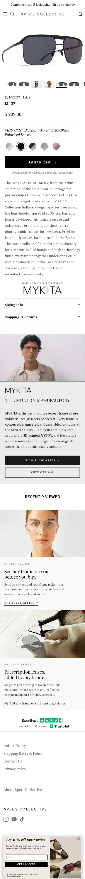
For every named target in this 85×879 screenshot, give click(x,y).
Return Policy (14, 745)
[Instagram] (5, 819)
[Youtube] (14, 819)
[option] (42, 50)
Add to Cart (42, 162)
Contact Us (12, 761)
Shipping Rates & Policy (23, 753)
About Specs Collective (22, 789)
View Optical (42, 472)
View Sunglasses (40, 460)
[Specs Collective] (43, 14)
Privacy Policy (14, 768)
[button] (78, 838)
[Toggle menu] (5, 14)
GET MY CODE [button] (26, 864)
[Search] (14, 14)
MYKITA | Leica (19, 97)
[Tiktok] (22, 819)
